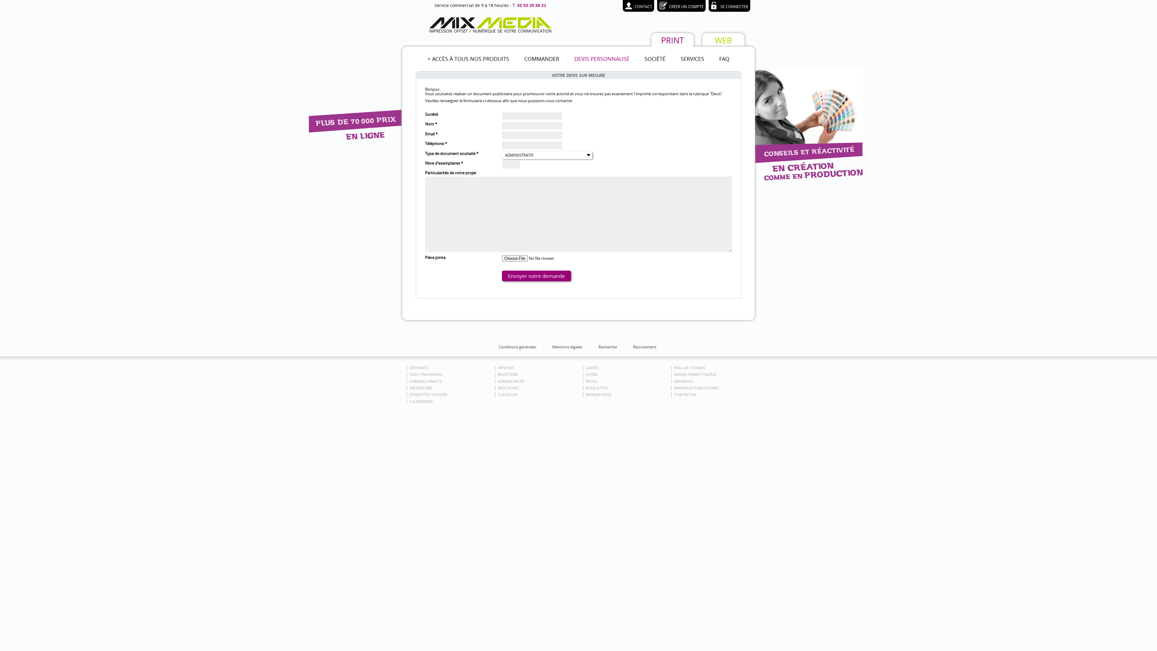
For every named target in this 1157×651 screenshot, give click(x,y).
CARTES (592, 368)
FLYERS (592, 374)
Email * (431, 134)
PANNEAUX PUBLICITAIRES (696, 388)
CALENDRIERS (421, 401)
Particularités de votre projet (450, 173)
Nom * (431, 124)
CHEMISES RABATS (425, 381)
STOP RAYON (685, 394)
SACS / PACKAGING (425, 374)
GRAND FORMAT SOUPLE (695, 374)
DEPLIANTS (418, 368)
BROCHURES (508, 388)
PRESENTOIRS (421, 388)
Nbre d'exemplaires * (444, 163)
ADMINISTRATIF (511, 381)
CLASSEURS (508, 394)
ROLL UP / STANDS (689, 368)
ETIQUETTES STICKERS (428, 394)
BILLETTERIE (508, 374)
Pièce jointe (435, 257)
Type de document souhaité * (451, 153)
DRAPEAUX (683, 381)
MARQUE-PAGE (599, 394)
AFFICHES (506, 368)
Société (431, 114)
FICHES (592, 381)
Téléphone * (436, 143)
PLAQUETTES (597, 388)
